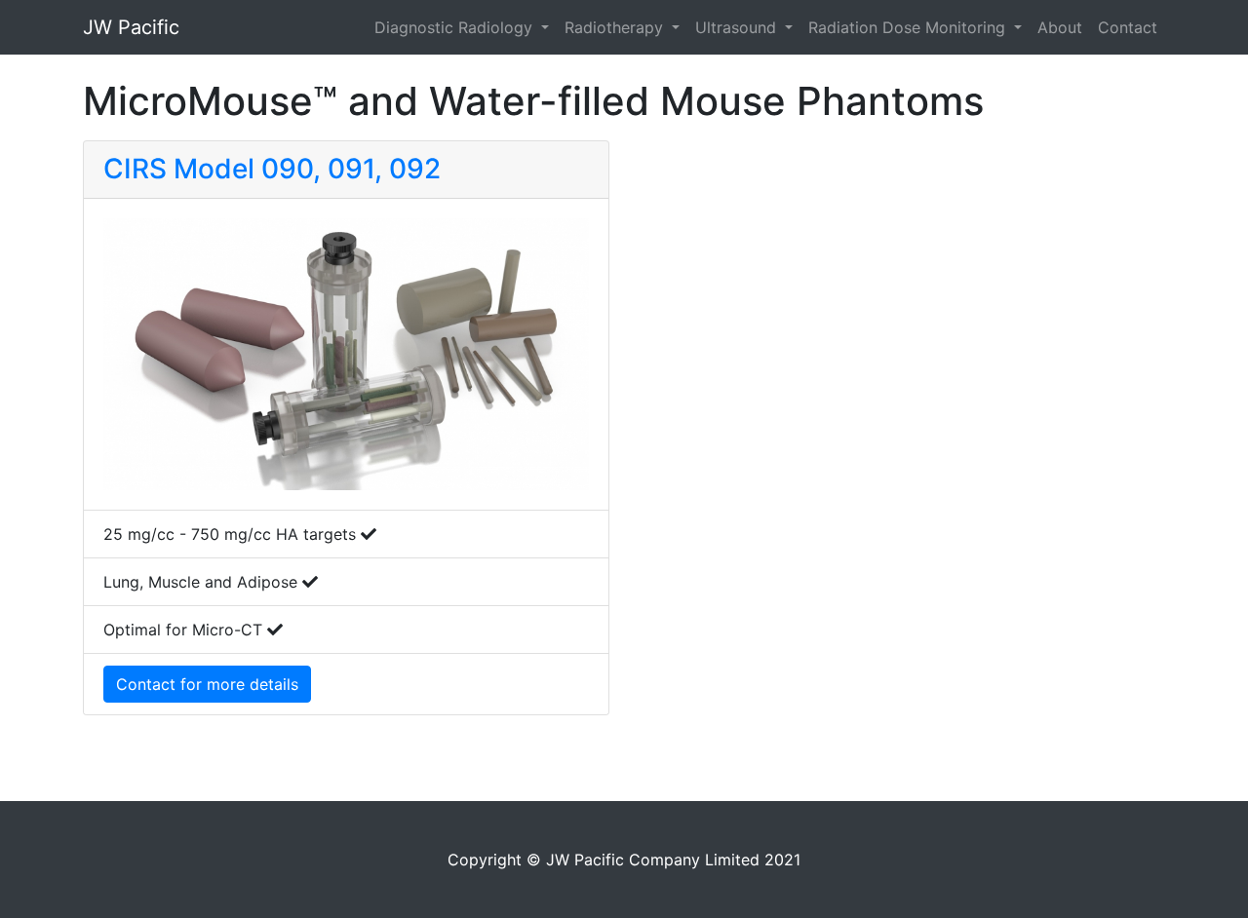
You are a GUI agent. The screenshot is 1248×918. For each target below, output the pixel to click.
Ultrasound (738, 27)
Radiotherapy (616, 27)
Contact (1127, 27)
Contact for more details (207, 684)
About (1059, 27)
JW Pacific (131, 27)
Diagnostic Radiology (455, 27)
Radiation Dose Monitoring (909, 27)
